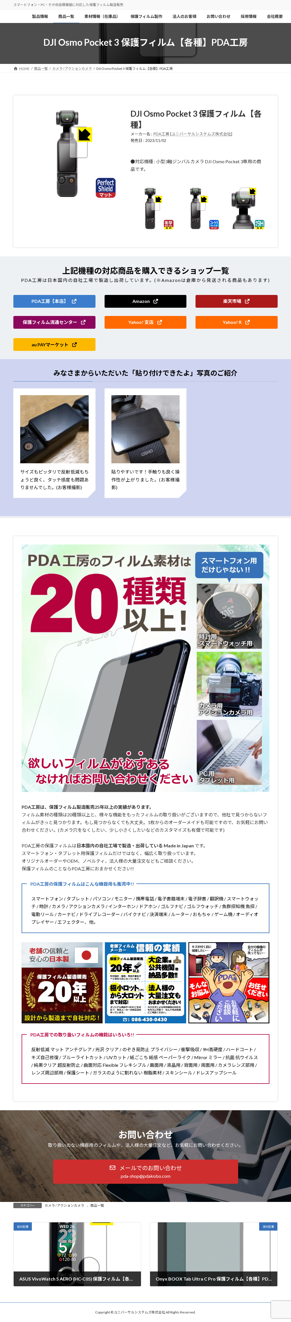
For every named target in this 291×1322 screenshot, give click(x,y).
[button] (54, 301)
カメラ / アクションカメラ (64, 1205)
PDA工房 (161, 133)
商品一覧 (97, 1205)
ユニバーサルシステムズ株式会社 (201, 133)
